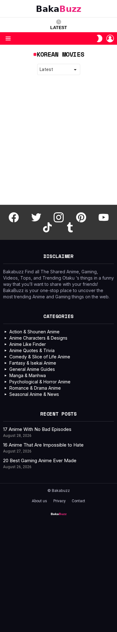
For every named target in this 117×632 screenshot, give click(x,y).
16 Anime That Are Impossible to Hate (43, 445)
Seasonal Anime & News (34, 394)
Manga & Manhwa (27, 375)
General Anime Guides (32, 369)
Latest (58, 27)
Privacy (59, 501)
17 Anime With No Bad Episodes (37, 429)
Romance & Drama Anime (35, 388)
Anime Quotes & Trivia (32, 350)
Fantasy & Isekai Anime (32, 363)
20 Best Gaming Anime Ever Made (39, 460)
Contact (78, 501)
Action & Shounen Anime (34, 331)
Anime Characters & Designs (38, 338)
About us (39, 501)
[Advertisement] (58, 140)
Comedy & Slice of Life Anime (39, 356)
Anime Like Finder (27, 344)
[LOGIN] (110, 38)
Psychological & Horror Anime (40, 381)
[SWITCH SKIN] (99, 38)
